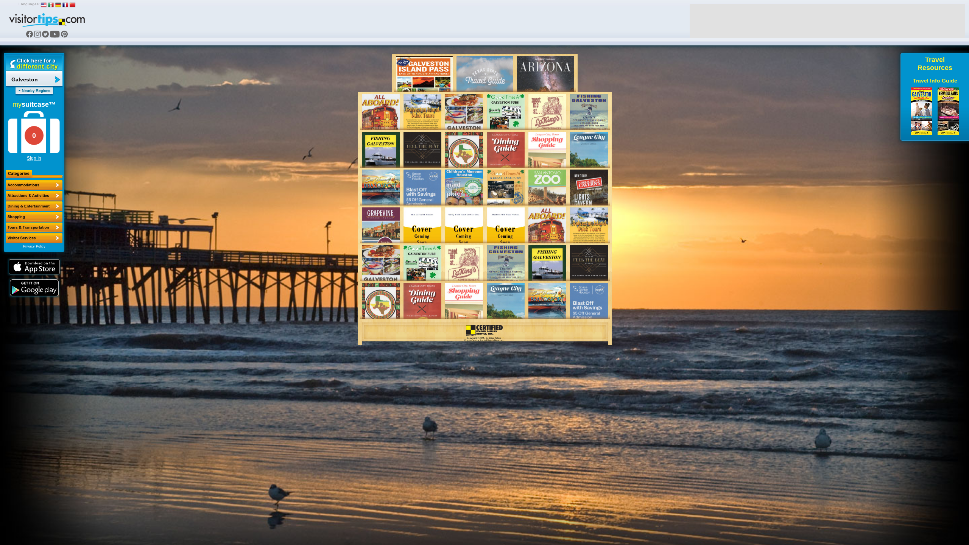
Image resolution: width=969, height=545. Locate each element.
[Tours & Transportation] (34, 227)
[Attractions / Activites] (34, 196)
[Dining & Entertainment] (34, 206)
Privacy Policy (34, 246)
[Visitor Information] (34, 238)
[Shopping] (34, 217)
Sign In (34, 158)
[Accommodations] (34, 185)
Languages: (29, 4)
